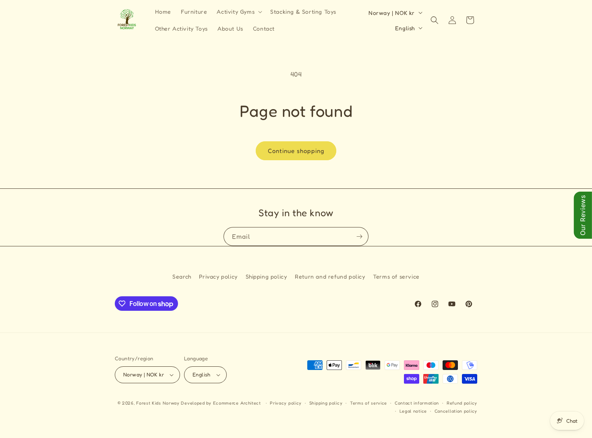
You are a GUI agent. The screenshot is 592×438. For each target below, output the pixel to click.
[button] (238, 11)
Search (181, 276)
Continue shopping (296, 151)
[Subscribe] (359, 236)
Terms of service (396, 276)
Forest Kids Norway (158, 403)
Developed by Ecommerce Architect (221, 403)
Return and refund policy (330, 276)
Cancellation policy (456, 411)
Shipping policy (266, 276)
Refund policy (462, 403)
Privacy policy (218, 276)
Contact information (417, 403)
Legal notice (413, 411)
